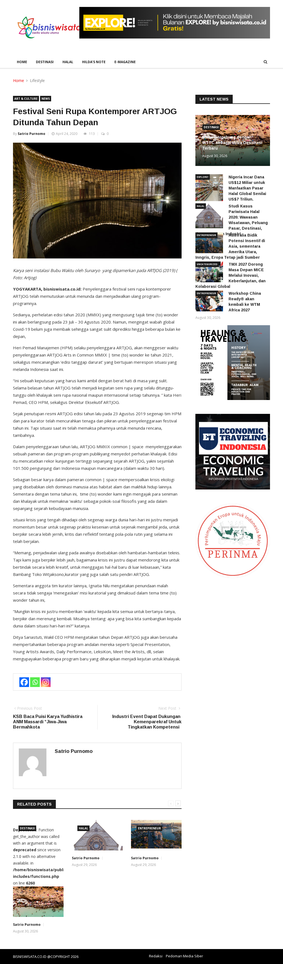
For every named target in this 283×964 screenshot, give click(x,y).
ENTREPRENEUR (149, 828)
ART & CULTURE (26, 99)
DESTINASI (45, 62)
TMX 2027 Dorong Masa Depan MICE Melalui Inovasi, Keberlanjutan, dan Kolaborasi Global (230, 275)
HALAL (67, 62)
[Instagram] (46, 682)
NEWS (45, 99)
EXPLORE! (202, 176)
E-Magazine (125, 62)
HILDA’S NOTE (94, 62)
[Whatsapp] (35, 682)
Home (22, 62)
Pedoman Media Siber (184, 955)
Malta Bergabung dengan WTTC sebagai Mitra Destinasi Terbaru (232, 142)
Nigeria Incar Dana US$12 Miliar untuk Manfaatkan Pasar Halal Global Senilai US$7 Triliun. (247, 188)
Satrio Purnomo (31, 133)
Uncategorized (207, 264)
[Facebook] (24, 682)
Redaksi (156, 955)
